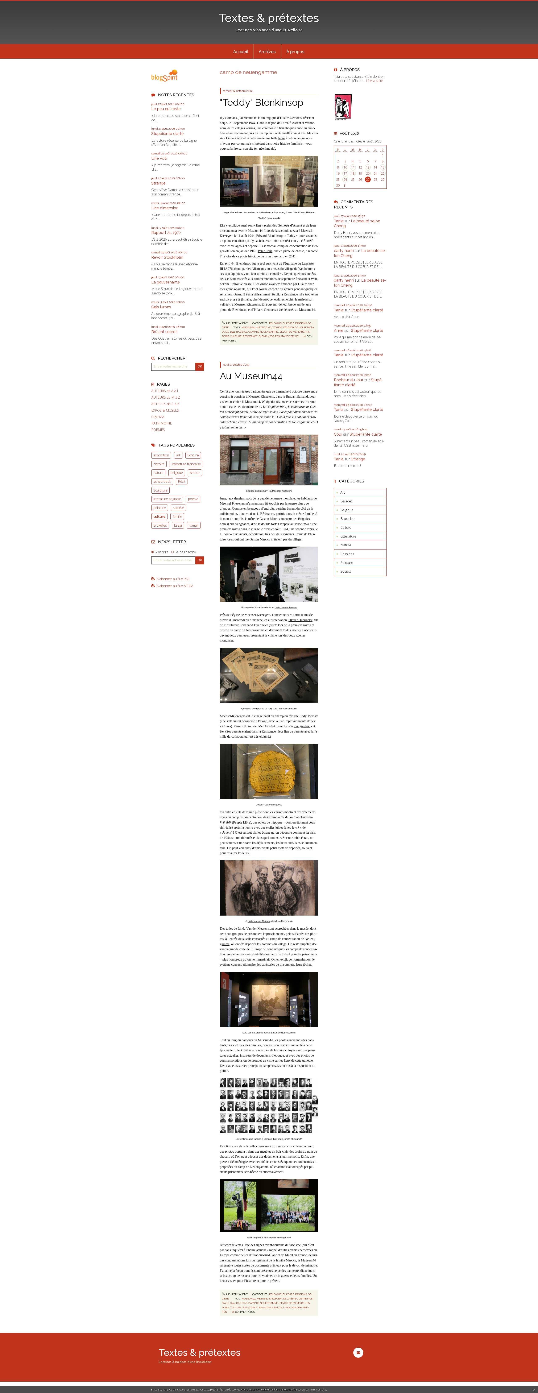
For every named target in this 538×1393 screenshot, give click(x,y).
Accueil (240, 51)
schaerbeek (162, 481)
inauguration (302, 726)
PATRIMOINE (161, 423)
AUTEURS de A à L (165, 391)
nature (158, 472)
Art (342, 492)
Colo (338, 434)
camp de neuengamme (263, 331)
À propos (295, 51)
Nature (345, 545)
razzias (241, 331)
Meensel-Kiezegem (273, 1139)
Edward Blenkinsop (269, 235)
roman (194, 525)
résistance (250, 336)
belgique (176, 472)
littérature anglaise (167, 499)
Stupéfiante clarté (167, 133)
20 (367, 173)
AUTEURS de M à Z (165, 397)
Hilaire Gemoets (291, 118)
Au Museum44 (251, 376)
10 (345, 167)
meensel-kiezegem (269, 327)
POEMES (158, 430)
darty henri (344, 250)
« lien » (258, 225)
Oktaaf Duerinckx (301, 620)
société (178, 507)
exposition (161, 455)
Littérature (348, 536)
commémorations (265, 279)
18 (353, 173)
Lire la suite (374, 80)
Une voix (159, 158)
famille (177, 516)
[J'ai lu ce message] (533, 1389)
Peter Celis (265, 251)
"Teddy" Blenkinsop (261, 102)
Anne (338, 330)
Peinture (346, 562)
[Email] (358, 1352)
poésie (193, 499)
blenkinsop (266, 336)
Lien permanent (236, 323)
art (178, 455)
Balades (346, 501)
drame (312, 401)
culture (159, 516)
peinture (159, 507)
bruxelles (160, 525)
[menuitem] (240, 51)
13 (367, 167)
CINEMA (157, 417)
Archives (267, 51)
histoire (159, 464)
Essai (178, 525)
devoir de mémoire (292, 331)
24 (345, 180)
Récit (181, 481)
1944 (232, 331)
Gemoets (283, 225)
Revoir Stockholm (167, 257)
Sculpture (160, 490)
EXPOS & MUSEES (165, 410)
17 (345, 173)
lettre (281, 138)
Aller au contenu (14, 3)
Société (346, 571)
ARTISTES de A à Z (165, 404)
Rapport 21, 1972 (166, 232)
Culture (288, 323)
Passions (301, 323)
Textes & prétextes (269, 18)
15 (382, 167)
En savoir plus (318, 1389)
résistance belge (286, 336)
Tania (338, 221)
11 (353, 167)
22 (382, 173)
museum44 (249, 327)
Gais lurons (161, 307)
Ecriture (193, 455)
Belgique (275, 323)
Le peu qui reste (166, 109)
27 (367, 180)
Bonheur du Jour (348, 380)
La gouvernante (165, 282)
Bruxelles (347, 518)
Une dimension (164, 208)
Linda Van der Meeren (286, 607)
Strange (158, 183)
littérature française (186, 464)
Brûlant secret (164, 331)
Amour (195, 472)
